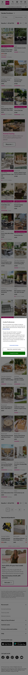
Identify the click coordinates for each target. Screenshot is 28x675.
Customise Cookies (14, 345)
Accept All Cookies (14, 353)
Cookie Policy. (6, 329)
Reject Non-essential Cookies (14, 349)
